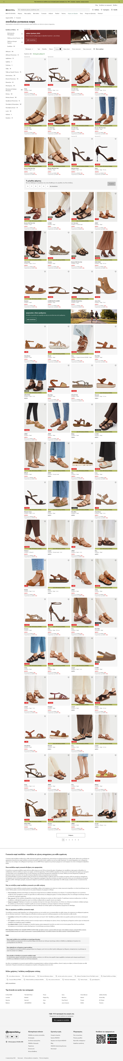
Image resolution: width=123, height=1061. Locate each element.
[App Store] (112, 1039)
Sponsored (26, 56)
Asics (63, 994)
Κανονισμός (20, 1058)
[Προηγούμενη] (4, 1)
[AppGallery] (112, 1042)
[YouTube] (12, 1036)
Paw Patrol (65, 1000)
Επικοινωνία (31, 1048)
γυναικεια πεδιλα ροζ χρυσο (55, 929)
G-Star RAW (9, 994)
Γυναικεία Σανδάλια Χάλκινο (73, 931)
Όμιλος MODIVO (55, 1038)
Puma (44, 994)
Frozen (82, 1000)
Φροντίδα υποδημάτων (79, 1040)
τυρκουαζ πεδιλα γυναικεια (80, 929)
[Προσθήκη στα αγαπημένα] (45, 59)
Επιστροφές (31, 1038)
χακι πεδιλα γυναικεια (61, 931)
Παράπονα (31, 1046)
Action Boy (102, 997)
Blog (96, 5)
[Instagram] (7, 1036)
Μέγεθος (44, 49)
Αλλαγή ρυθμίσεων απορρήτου (31, 1058)
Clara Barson (84, 994)
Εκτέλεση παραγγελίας (34, 1040)
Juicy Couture (65, 1003)
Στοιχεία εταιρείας (55, 1035)
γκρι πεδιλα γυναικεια (51, 931)
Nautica (8, 1000)
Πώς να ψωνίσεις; (77, 1035)
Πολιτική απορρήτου (44, 1058)
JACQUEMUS (27, 1003)
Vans (44, 1000)
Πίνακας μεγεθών (77, 1038)
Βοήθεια (115, 5)
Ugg (44, 1003)
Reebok (26, 997)
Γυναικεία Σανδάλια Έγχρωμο (38, 931)
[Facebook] (16, 1036)
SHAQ (82, 1003)
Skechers (64, 997)
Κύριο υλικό (66, 49)
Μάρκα (51, 49)
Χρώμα (58, 49)
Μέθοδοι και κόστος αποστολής (36, 1035)
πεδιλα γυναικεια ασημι (26, 931)
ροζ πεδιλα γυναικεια (43, 929)
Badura (8, 1003)
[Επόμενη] (119, 1)
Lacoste (8, 997)
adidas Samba (103, 994)
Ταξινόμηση (28, 49)
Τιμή (39, 49)
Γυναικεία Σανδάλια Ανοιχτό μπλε (13, 931)
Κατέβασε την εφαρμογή (105, 5)
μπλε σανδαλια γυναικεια (67, 929)
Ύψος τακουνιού (87, 49)
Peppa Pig (46, 997)
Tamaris (101, 1003)
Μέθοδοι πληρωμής (33, 1043)
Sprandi (26, 1000)
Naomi (82, 997)
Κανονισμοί (53, 1048)
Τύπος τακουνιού (76, 49)
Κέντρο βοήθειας (32, 1051)
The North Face (28, 994)
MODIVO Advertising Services (58, 1046)
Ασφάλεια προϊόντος (78, 1043)
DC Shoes (101, 1000)
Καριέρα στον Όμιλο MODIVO (58, 1040)
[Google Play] (112, 1035)
